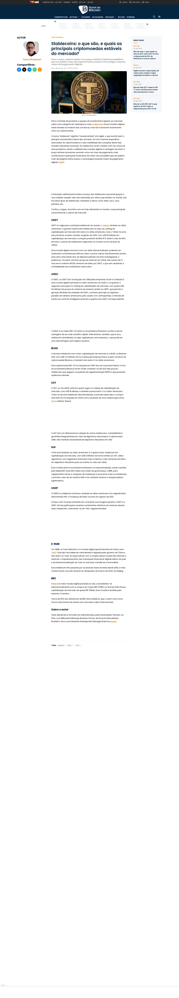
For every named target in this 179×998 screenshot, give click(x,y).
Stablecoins (61, 645)
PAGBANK (67, 2)
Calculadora (97, 17)
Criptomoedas (57, 37)
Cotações (85, 17)
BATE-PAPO (136, 2)
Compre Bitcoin (61, 17)
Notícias (73, 17)
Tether (106, 225)
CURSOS (74, 2)
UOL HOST (58, 2)
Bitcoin (121, 17)
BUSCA (125, 2)
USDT (77, 645)
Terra (53, 401)
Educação (109, 17)
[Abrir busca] (154, 17)
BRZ (55, 583)
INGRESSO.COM (48, 2)
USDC (69, 645)
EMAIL (147, 2)
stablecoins (97, 124)
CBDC (54, 552)
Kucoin (113, 621)
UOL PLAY (82, 2)
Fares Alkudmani (32, 59)
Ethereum (130, 17)
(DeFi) (61, 162)
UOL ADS (90, 2)
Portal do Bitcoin (89, 10)
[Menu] (159, 17)
